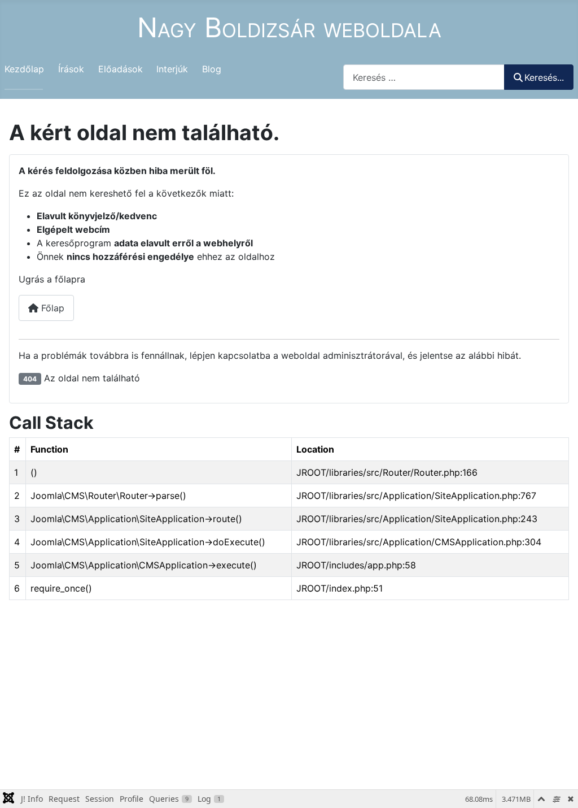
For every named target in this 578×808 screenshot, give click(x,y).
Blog (211, 69)
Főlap (51, 308)
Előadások (120, 69)
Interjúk (172, 69)
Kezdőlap (24, 69)
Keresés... (544, 77)
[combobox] (424, 77)
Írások (71, 69)
